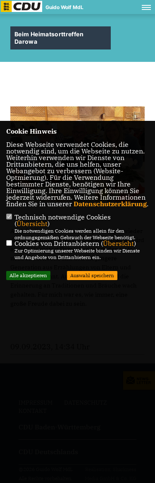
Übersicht (32, 223)
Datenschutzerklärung (110, 204)
